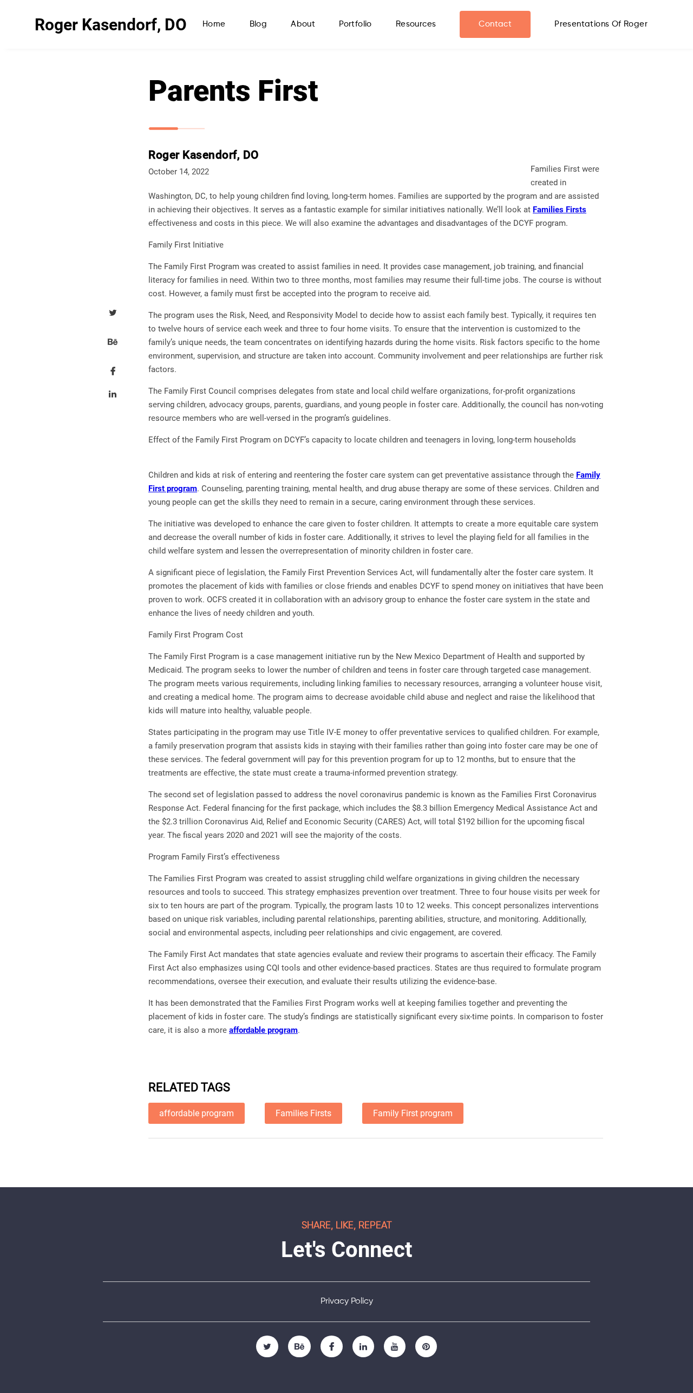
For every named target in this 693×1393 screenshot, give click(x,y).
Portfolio (355, 24)
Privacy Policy (347, 1301)
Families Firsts (559, 209)
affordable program (263, 1030)
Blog (258, 24)
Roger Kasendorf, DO (111, 24)
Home (214, 24)
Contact (495, 24)
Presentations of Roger (601, 24)
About (303, 24)
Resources (416, 24)
